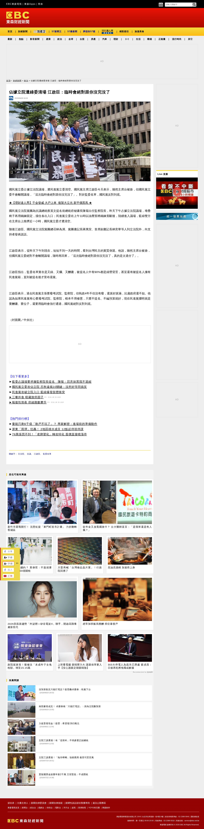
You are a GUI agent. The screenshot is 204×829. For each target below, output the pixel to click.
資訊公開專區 (99, 803)
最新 (10, 39)
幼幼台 (50, 808)
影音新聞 (35, 39)
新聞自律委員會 (38, 803)
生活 (138, 39)
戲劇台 (41, 808)
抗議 (29, 454)
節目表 (11, 803)
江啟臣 (37, 454)
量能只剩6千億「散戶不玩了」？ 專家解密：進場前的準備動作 (54, 423)
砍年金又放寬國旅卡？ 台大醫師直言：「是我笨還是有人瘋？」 (117, 528)
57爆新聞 (72, 31)
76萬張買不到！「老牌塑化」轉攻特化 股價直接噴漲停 (49, 434)
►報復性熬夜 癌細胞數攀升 (28, 402)
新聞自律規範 (56, 803)
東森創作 (106, 808)
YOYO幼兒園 (94, 808)
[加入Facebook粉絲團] (8, 571)
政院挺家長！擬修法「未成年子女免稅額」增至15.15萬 (30, 666)
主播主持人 (22, 803)
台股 (82, 39)
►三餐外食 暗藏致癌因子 (26, 397)
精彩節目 (124, 31)
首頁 (10, 31)
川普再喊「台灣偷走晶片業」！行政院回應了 (80, 569)
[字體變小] (8, 565)
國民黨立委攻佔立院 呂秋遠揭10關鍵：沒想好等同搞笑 (49, 386)
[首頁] (17, 17)
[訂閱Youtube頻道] (8, 577)
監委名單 (47, 454)
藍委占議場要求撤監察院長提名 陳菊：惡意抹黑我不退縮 (51, 381)
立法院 (21, 454)
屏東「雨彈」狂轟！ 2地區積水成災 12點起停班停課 (48, 429)
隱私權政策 (195, 817)
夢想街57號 (89, 31)
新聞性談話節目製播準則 (77, 803)
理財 (116, 39)
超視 (74, 808)
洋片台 (66, 808)
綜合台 (33, 808)
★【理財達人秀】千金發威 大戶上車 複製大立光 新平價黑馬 (48, 202)
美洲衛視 (82, 808)
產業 (48, 39)
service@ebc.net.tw (191, 821)
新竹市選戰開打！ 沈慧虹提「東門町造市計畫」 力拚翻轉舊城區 (42, 528)
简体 (40, 4)
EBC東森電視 (14, 4)
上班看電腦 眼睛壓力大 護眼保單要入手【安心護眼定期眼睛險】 (80, 666)
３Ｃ (127, 39)
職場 (149, 39)
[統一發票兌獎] (177, 219)
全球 (71, 39)
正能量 (162, 39)
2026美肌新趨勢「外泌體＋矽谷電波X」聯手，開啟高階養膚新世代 (42, 625)
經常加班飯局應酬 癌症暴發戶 (100, 623)
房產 (93, 39)
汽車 (104, 39)
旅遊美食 (139, 31)
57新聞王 (57, 31)
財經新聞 (23, 31)
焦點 (21, 39)
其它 (190, 39)
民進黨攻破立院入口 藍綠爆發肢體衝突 (38, 392)
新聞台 (25, 808)
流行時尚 (177, 39)
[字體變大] (8, 559)
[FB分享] (8, 552)
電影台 (58, 808)
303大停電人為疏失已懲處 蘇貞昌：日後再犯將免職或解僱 (130, 666)
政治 (59, 39)
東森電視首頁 (13, 808)
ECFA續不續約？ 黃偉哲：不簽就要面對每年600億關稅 (30, 569)
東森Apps (30, 4)
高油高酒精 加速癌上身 (121, 567)
